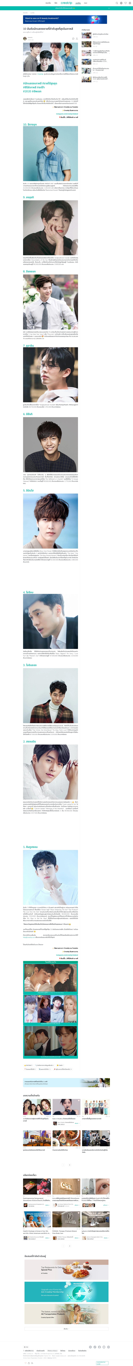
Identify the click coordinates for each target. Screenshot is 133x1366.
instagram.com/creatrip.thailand (67, 114)
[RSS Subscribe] (32, 1363)
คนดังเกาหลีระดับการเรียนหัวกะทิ (50, 1024)
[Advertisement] (50, 577)
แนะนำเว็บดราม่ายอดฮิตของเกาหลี (50, 1057)
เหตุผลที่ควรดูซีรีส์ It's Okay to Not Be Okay (51, 993)
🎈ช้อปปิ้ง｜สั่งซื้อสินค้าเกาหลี (68, 117)
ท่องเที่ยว (25, 13)
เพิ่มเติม (66, 1329)
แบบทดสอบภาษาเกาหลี (101, 1363)
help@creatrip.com (29, 937)
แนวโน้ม (32, 13)
